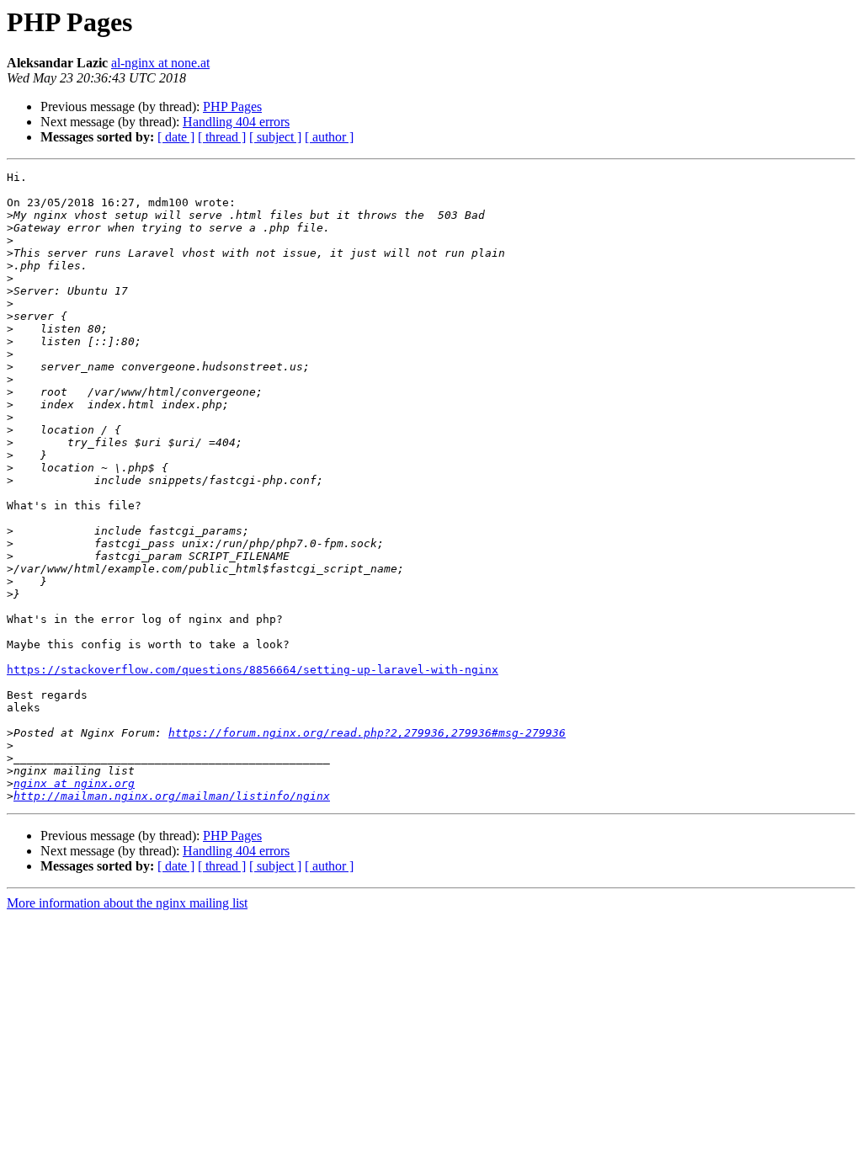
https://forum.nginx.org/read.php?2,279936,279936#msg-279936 (367, 733)
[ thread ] (222, 137)
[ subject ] (275, 137)
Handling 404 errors (236, 121)
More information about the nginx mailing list (127, 903)
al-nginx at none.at (160, 63)
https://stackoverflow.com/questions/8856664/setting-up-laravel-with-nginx (252, 669)
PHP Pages (232, 106)
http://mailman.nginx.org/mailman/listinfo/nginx (171, 796)
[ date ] (175, 137)
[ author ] (329, 137)
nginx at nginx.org (74, 783)
